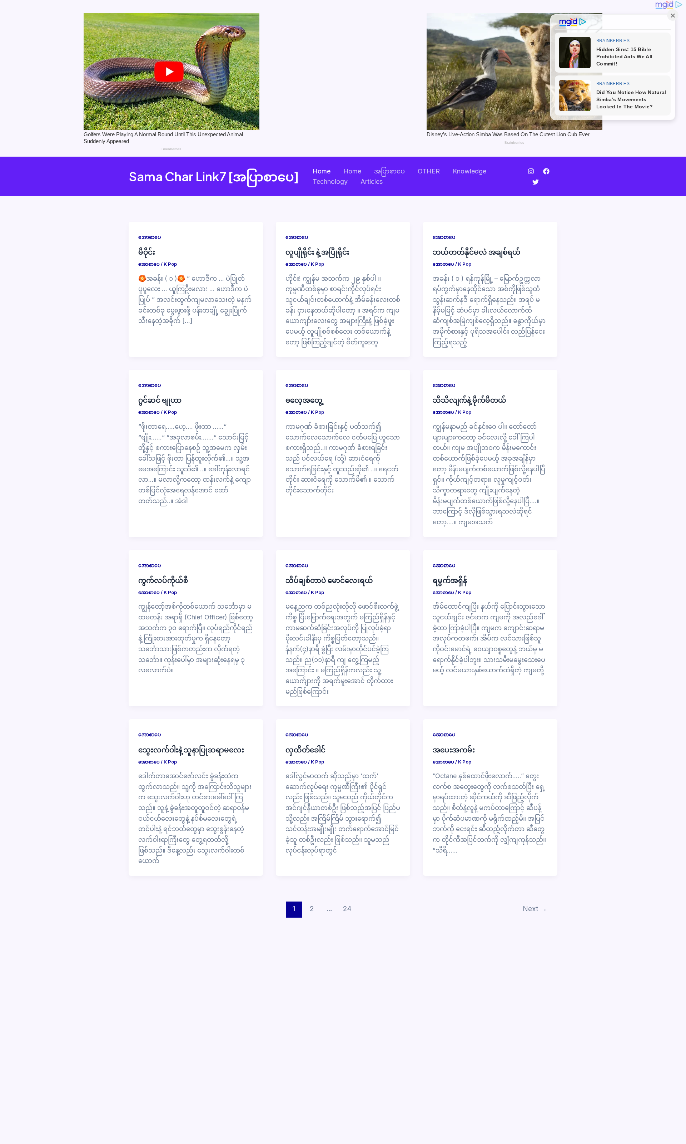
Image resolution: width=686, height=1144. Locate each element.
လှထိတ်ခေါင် (305, 749)
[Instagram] (531, 171)
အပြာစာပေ (389, 171)
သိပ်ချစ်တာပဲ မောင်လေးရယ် (329, 579)
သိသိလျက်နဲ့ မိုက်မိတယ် (469, 399)
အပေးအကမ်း (454, 749)
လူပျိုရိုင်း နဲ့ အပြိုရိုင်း (317, 251)
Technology (330, 181)
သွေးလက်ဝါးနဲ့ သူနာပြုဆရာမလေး (191, 749)
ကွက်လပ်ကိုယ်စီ (163, 579)
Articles (372, 181)
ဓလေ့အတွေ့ (303, 399)
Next (535, 908)
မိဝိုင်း (146, 251)
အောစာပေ (149, 237)
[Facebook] (546, 171)
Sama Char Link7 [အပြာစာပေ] (214, 176)
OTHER (429, 171)
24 (347, 908)
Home (321, 171)
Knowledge (469, 171)
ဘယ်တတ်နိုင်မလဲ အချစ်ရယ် (477, 251)
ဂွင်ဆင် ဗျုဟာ (160, 399)
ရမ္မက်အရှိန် (450, 579)
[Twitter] (535, 182)
